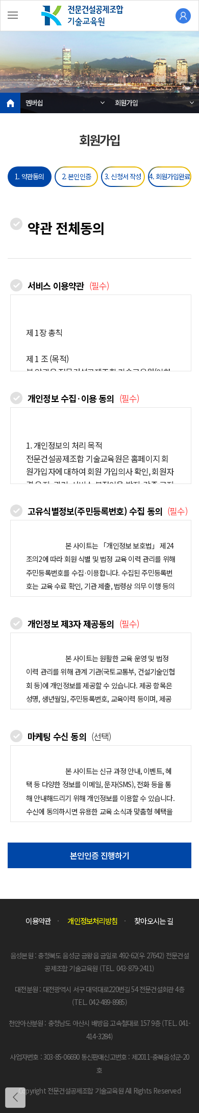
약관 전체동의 (66, 228)
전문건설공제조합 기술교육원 (99, 16)
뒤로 (15, 1097)
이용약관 (38, 920)
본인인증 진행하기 (100, 855)
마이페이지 (183, 16)
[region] (100, 333)
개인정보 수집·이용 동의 (83, 398)
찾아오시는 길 (153, 920)
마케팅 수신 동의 (69, 736)
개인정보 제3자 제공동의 (83, 623)
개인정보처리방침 (92, 920)
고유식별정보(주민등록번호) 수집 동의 (107, 511)
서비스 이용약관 (68, 285)
